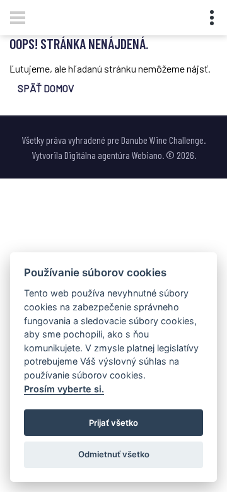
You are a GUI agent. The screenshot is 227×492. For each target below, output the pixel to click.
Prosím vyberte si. (64, 389)
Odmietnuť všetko (113, 454)
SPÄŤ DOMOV (46, 88)
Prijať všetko (113, 423)
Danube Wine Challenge (162, 140)
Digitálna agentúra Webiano (113, 155)
